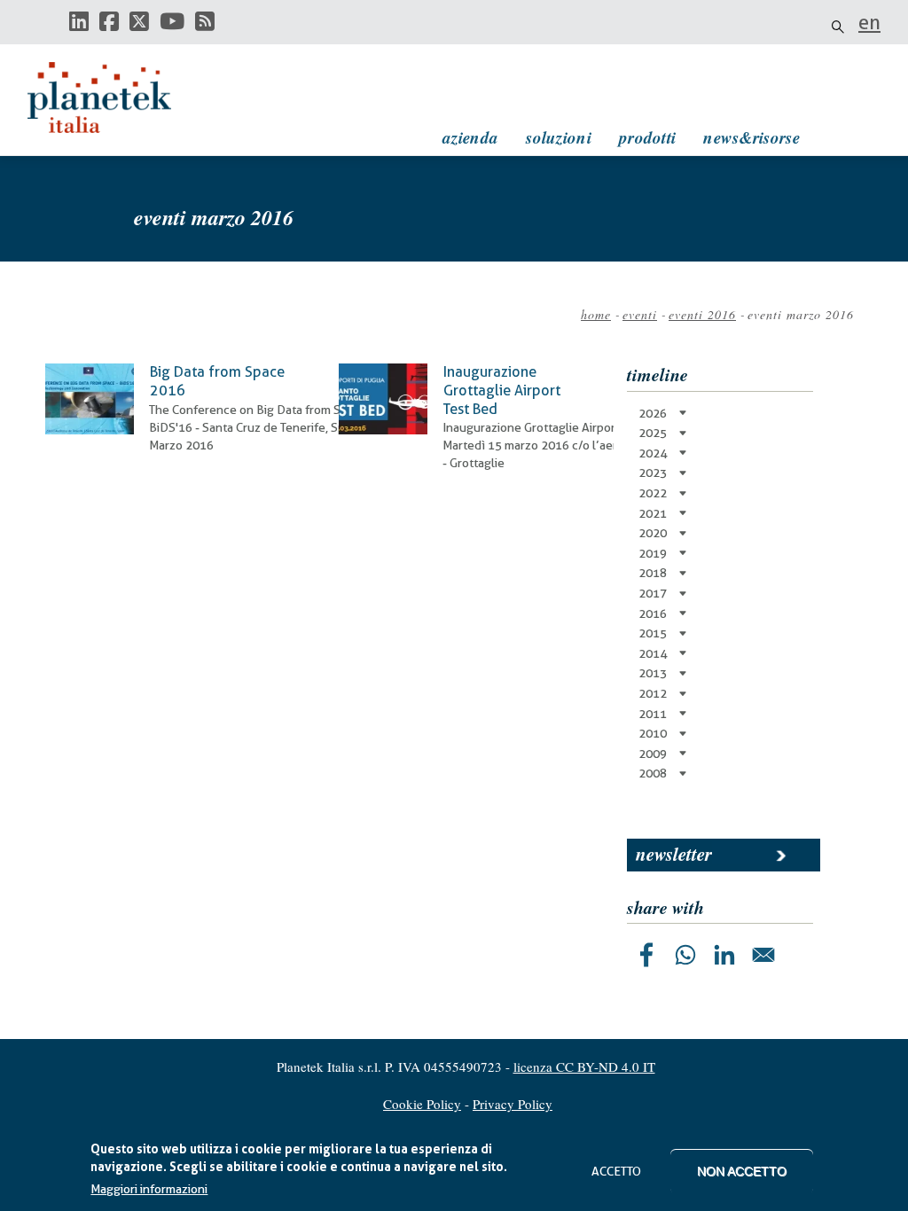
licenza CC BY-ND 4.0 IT (584, 1066)
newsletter (674, 853)
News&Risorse (751, 137)
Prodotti (647, 137)
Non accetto (742, 1171)
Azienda (470, 137)
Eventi (639, 314)
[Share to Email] (763, 955)
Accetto (616, 1171)
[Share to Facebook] (646, 955)
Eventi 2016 (702, 314)
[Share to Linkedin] (724, 955)
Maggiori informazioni (148, 1189)
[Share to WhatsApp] (685, 955)
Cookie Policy (422, 1104)
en (869, 22)
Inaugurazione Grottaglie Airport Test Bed (501, 390)
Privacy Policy (512, 1104)
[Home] (116, 97)
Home (596, 314)
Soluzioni (558, 137)
